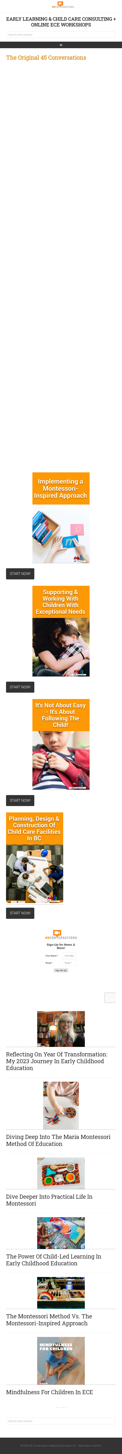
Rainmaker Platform (90, 1445)
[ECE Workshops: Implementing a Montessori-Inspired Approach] (61, 517)
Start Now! (20, 574)
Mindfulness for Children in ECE (49, 1392)
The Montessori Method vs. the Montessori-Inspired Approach (49, 1319)
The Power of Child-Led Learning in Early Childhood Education (53, 1259)
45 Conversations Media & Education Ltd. (61, 5)
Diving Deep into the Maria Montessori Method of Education (58, 1140)
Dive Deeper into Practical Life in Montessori (49, 1200)
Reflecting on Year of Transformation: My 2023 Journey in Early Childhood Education (56, 1061)
